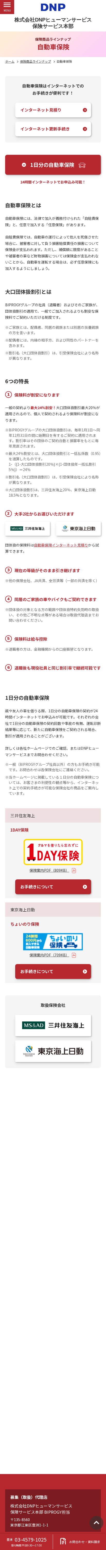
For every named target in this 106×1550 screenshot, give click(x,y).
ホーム (9, 61)
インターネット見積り (40, 110)
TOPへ (96, 1523)
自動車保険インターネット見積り (61, 545)
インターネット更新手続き (45, 129)
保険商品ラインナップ (35, 61)
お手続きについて (36, 886)
